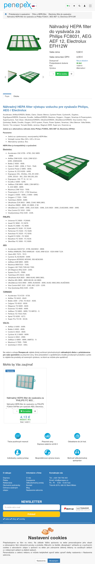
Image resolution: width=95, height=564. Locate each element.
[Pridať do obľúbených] (71, 74)
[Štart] (6, 14)
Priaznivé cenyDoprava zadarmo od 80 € (47, 442)
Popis (7, 96)
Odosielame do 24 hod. (77, 441)
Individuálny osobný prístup (18, 458)
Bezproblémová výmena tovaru (47, 458)
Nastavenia (41, 560)
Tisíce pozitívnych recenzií (18, 441)
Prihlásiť (31, 514)
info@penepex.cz (61, 480)
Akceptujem (53, 560)
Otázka (16, 96)
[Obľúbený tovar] (74, 5)
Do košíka (63, 74)
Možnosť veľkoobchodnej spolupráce (77, 459)
